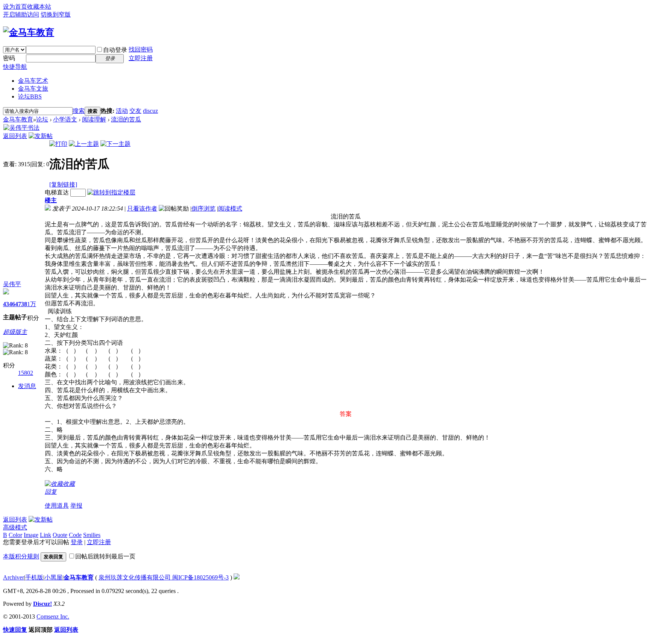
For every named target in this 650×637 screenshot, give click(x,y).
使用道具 (57, 505)
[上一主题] (84, 144)
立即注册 (141, 58)
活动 (122, 111)
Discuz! (42, 604)
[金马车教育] (28, 32)
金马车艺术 (33, 80)
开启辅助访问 (21, 14)
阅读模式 (230, 208)
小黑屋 (53, 577)
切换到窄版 (56, 14)
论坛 (30, 96)
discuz (150, 111)
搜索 (79, 111)
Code (75, 535)
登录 (77, 542)
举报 (76, 505)
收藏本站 (39, 6)
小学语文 (65, 119)
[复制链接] (63, 184)
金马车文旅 (33, 88)
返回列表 (15, 136)
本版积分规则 (21, 556)
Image (31, 535)
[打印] (58, 144)
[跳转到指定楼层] (111, 192)
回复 (51, 491)
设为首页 (15, 6)
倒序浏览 (203, 208)
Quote (60, 535)
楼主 (51, 200)
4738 (21, 304)
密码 (9, 58)
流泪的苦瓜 (126, 119)
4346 (9, 304)
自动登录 (115, 50)
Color (15, 535)
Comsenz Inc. (52, 616)
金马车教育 (18, 119)
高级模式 (15, 527)
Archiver (13, 577)
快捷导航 (15, 67)
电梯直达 (57, 192)
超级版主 (15, 332)
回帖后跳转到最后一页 (105, 556)
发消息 (27, 386)
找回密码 (141, 49)
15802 (25, 373)
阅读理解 (94, 119)
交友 (135, 111)
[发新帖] (41, 136)
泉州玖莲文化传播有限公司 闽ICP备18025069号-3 (164, 577)
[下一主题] (115, 144)
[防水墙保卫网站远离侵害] (237, 577)
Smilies (91, 535)
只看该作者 (142, 208)
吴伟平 (12, 284)
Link (45, 535)
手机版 (34, 577)
